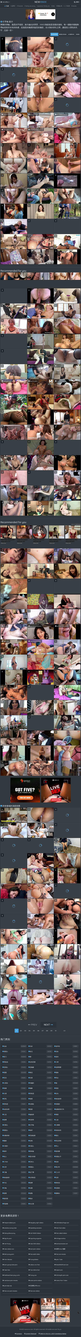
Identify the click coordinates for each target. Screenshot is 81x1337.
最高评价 (71, 34)
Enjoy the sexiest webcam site (22, 540)
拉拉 (53, 6)
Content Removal (30, 1334)
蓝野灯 (13, 6)
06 (38, 1031)
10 (55, 1031)
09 (51, 1031)
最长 (78, 34)
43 (64, 1031)
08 (47, 1031)
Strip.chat (3, 543)
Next (47, 1025)
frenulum (20, 6)
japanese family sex (43, 6)
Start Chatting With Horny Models (55, 540)
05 (34, 1031)
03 (25, 1031)
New (40, 2)
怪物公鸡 (59, 6)
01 (16, 1031)
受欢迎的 (54, 34)
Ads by (76, 524)
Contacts (19, 1334)
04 (30, 1031)
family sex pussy (30, 6)
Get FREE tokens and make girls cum (8, 540)
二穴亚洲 (67, 6)
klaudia (74, 6)
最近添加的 (63, 34)
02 (21, 1031)
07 (43, 1031)
